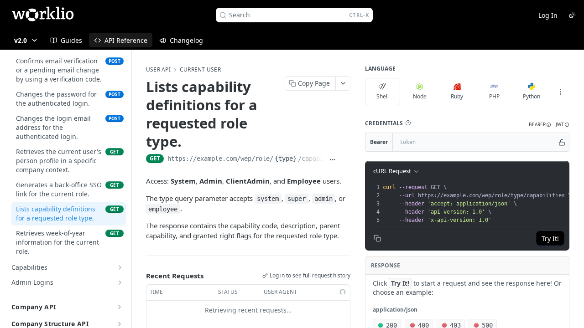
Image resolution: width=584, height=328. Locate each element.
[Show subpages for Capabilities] (120, 267)
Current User (200, 69)
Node (420, 96)
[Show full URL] (332, 159)
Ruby (457, 96)
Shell (382, 96)
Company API (33, 306)
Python (531, 96)
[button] (408, 123)
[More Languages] (560, 91)
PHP (494, 96)
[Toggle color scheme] (572, 15)
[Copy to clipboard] (345, 159)
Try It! (550, 238)
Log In (548, 15)
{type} (286, 158)
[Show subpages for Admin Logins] (120, 282)
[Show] (562, 142)
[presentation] (477, 203)
